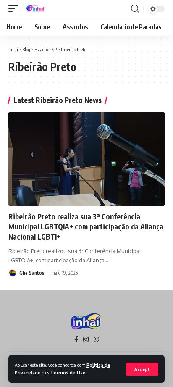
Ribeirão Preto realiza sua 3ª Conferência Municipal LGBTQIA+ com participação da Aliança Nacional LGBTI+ (85, 226)
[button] (142, 369)
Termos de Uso (68, 372)
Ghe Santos (32, 273)
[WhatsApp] (96, 339)
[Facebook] (76, 339)
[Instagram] (86, 339)
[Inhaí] (36, 9)
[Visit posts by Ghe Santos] (12, 273)
